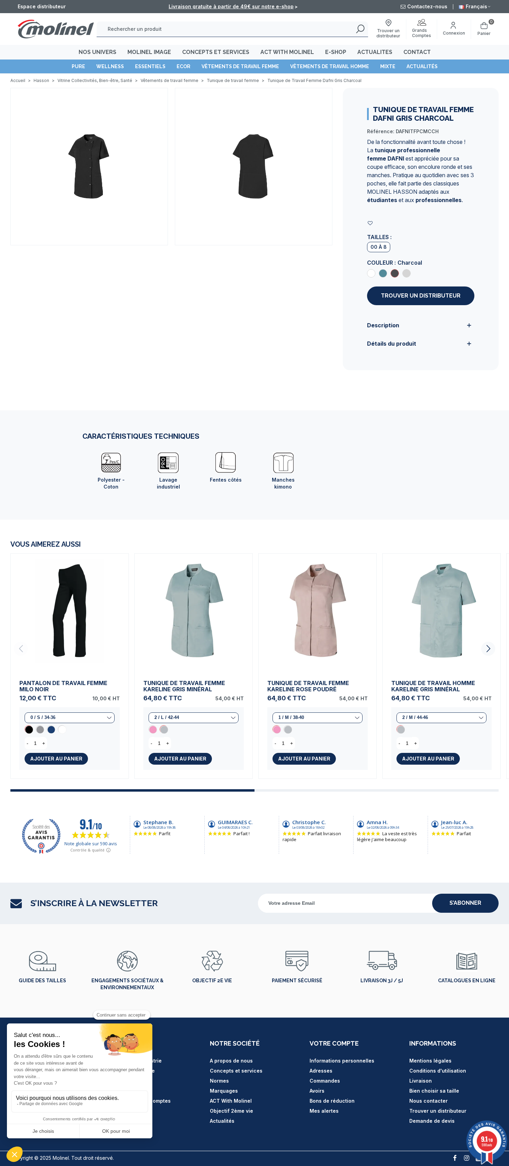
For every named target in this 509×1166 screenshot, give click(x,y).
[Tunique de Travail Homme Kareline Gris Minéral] (441, 612)
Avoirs (317, 1091)
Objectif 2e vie (212, 980)
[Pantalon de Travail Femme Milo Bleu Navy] (51, 729)
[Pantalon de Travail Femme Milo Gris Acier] (40, 729)
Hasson (119, 1081)
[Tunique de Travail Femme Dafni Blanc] (371, 273)
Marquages (224, 1091)
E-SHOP (335, 52)
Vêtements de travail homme (329, 66)
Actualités (422, 66)
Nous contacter (428, 1101)
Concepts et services (236, 1071)
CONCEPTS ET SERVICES (215, 52)
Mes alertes (324, 1111)
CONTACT (417, 52)
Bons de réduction (332, 1101)
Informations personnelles (342, 1061)
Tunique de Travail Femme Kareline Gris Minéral (184, 686)
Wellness (110, 66)
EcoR (183, 66)
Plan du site (124, 1091)
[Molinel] (56, 29)
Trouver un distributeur (421, 295)
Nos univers (97, 52)
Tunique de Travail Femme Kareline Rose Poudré (308, 686)
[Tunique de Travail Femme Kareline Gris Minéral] (193, 612)
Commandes (325, 1081)
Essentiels (150, 66)
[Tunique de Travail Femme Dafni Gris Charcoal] (395, 273)
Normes (219, 1081)
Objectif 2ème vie (231, 1111)
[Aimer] (370, 223)
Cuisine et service (132, 1071)
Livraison (420, 1081)
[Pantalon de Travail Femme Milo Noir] (69, 612)
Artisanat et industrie (136, 1061)
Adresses (321, 1071)
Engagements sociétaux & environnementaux (127, 984)
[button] (488, 649)
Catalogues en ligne (466, 980)
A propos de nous (231, 1061)
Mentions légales (430, 1061)
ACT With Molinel (231, 1101)
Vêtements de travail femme (240, 66)
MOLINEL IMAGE (149, 52)
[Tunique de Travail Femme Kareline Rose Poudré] (153, 729)
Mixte (387, 66)
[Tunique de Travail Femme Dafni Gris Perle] (406, 273)
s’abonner (465, 903)
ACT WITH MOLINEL (287, 52)
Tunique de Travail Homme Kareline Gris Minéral (433, 686)
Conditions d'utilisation (437, 1071)
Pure (78, 66)
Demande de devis (432, 1121)
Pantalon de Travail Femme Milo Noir (63, 686)
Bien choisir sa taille (434, 1091)
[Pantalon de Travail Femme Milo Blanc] (62, 729)
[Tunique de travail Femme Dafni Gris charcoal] (89, 166)
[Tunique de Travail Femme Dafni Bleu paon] (383, 273)
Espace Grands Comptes (140, 1101)
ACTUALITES (374, 52)
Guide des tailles (42, 980)
